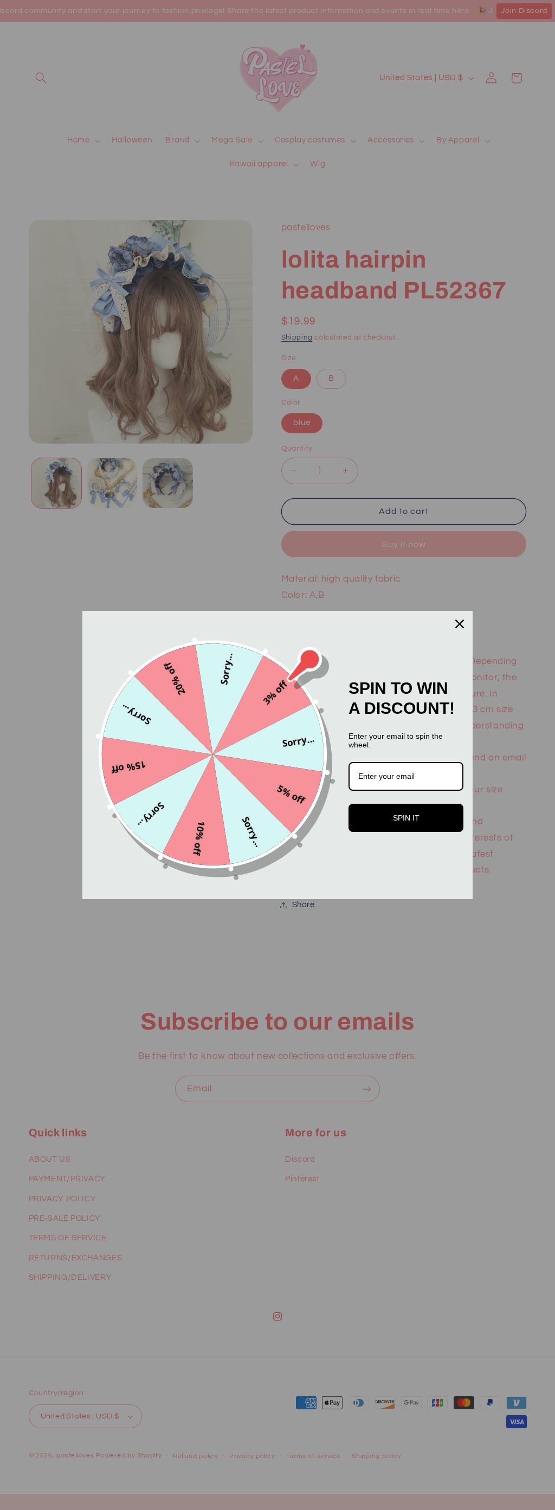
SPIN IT (406, 817)
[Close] (460, 624)
